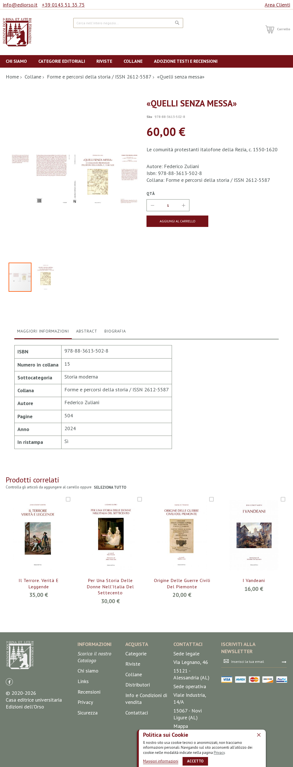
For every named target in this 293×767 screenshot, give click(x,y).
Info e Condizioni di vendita (146, 698)
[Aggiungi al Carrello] (32, 542)
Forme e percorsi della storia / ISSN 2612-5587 (99, 76)
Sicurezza (88, 712)
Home (12, 76)
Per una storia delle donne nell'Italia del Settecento (110, 586)
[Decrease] (152, 205)
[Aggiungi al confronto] (45, 542)
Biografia (115, 331)
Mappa (180, 726)
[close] (258, 734)
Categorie (135, 653)
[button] (45, 277)
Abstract (86, 331)
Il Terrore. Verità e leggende (39, 583)
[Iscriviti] (284, 661)
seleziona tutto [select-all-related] (110, 487)
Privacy (219, 752)
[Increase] (183, 205)
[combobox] (128, 23)
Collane (33, 76)
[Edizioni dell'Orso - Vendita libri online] (17, 32)
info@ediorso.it (20, 4)
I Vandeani (254, 580)
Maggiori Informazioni (43, 331)
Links (83, 681)
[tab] (43, 332)
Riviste (132, 664)
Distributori (137, 684)
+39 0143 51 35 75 (63, 4)
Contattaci (136, 712)
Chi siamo (88, 670)
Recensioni (89, 692)
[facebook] (9, 681)
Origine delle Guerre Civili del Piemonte (182, 583)
